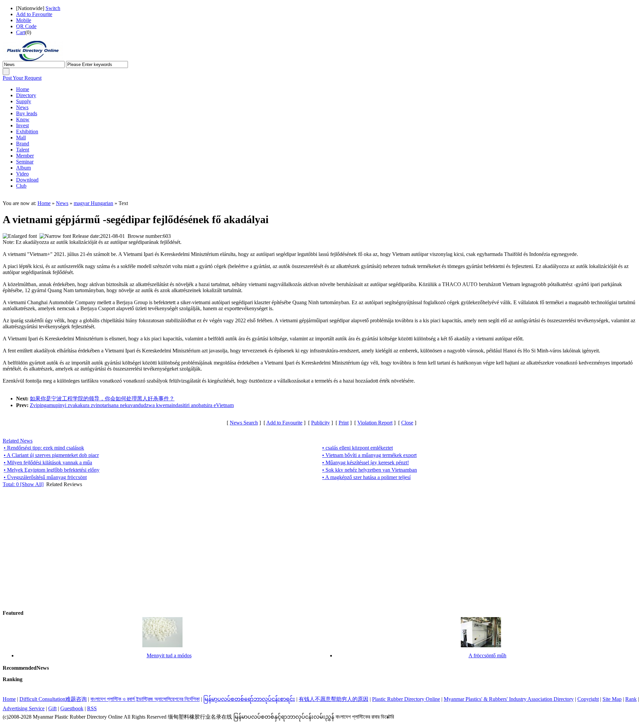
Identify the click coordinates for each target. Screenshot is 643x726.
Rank (631, 699)
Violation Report (374, 422)
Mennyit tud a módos (169, 655)
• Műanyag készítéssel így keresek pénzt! (365, 462)
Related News (17, 441)
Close (407, 422)
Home (44, 203)
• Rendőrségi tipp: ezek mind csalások (44, 448)
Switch (53, 8)
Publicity (320, 422)
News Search (244, 422)
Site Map (612, 699)
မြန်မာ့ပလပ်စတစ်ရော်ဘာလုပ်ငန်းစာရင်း (249, 699)
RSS (92, 708)
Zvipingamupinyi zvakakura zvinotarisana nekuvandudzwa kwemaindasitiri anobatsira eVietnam (132, 405)
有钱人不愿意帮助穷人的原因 (333, 699)
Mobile (23, 20)
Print (344, 422)
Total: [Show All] (23, 484)
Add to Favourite (34, 14)
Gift (52, 708)
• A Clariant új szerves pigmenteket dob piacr (51, 455)
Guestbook (71, 708)
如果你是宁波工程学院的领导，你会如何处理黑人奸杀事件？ (102, 398)
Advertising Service (24, 708)
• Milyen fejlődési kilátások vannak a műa (48, 462)
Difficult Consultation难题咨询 (53, 699)
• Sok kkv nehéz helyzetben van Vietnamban (369, 470)
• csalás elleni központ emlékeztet (357, 448)
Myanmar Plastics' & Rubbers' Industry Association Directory (509, 699)
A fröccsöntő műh (487, 655)
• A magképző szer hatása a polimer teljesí (366, 477)
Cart (20, 32)
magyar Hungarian (93, 203)
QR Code (26, 26)
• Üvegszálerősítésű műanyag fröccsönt (45, 477)
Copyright (588, 699)
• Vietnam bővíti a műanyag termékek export (369, 455)
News (62, 203)
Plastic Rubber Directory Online (406, 699)
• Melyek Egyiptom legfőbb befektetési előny (51, 470)
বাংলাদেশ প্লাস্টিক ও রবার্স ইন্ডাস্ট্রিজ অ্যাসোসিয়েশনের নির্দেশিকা (145, 699)
